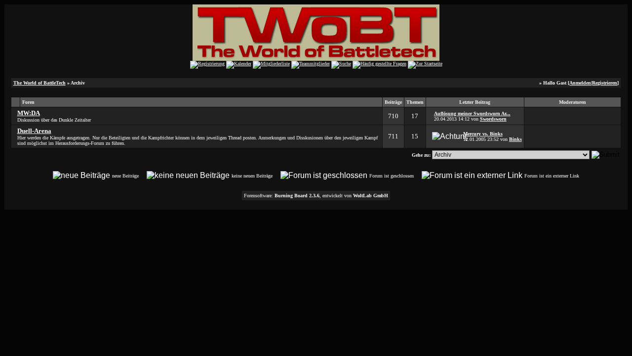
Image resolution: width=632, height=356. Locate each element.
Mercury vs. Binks (483, 133)
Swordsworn (493, 119)
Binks (515, 139)
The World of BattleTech (39, 83)
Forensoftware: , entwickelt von (316, 195)
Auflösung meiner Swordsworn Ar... (472, 113)
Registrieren (604, 83)
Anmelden (580, 83)
